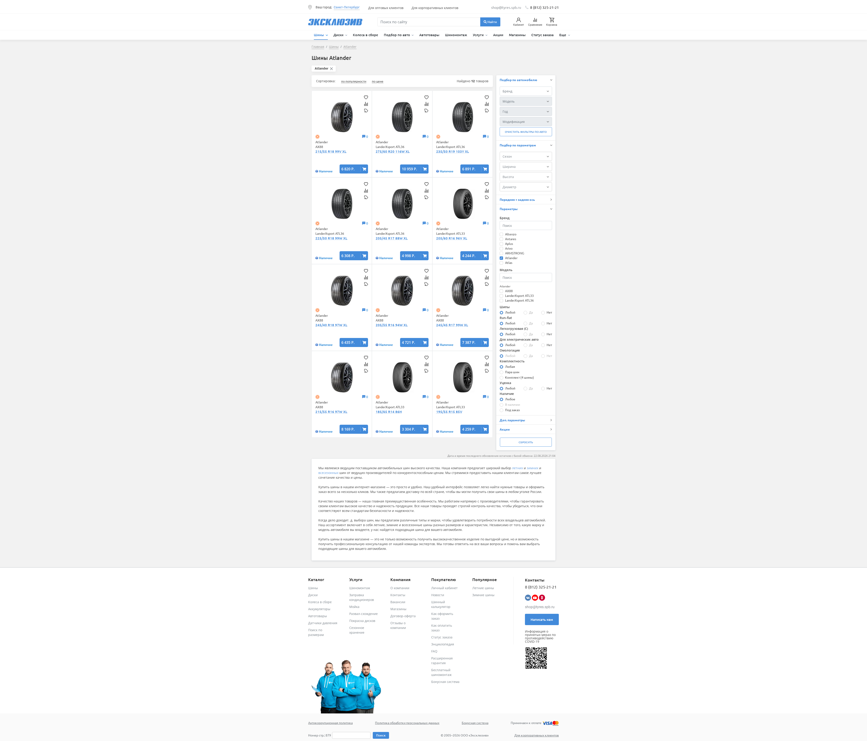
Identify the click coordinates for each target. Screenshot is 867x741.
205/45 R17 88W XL (392, 238)
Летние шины (483, 588)
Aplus (509, 244)
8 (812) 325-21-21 (544, 7)
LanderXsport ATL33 (519, 295)
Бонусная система (445, 682)
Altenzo (510, 234)
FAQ (434, 651)
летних (517, 468)
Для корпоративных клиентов (435, 8)
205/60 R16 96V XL (451, 238)
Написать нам (542, 619)
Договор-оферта (403, 616)
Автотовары (429, 35)
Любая (510, 366)
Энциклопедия (442, 644)
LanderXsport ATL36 (519, 300)
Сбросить (526, 442)
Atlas (508, 262)
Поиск (381, 735)
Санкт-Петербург (347, 7)
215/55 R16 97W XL (331, 411)
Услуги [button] (479, 35)
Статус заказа (542, 35)
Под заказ (512, 410)
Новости (437, 595)
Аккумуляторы (319, 609)
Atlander (511, 258)
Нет (549, 312)
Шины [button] (319, 35)
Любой (510, 312)
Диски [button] (338, 35)
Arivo (509, 248)
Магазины (517, 35)
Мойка (354, 607)
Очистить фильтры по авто (526, 132)
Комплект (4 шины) (519, 377)
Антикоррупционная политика (330, 723)
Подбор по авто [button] (397, 35)
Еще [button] (563, 35)
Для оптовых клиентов (385, 8)
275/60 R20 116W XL (393, 151)
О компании (399, 588)
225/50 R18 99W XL (331, 238)
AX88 (509, 291)
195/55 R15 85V (449, 411)
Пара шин (512, 372)
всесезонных (328, 473)
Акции (498, 35)
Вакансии (397, 602)
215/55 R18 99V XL (330, 151)
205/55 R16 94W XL (392, 325)
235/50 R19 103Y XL (452, 151)
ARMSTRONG (514, 253)
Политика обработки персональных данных (407, 723)
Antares (510, 239)
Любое (510, 399)
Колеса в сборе (365, 35)
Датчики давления (322, 623)
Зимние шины (483, 595)
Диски (313, 595)
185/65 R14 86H (389, 411)
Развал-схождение (363, 614)
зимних (532, 468)
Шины (313, 588)
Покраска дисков (362, 621)
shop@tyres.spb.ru (540, 607)
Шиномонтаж (456, 35)
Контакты (397, 595)
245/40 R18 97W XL (331, 325)
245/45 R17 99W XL (452, 325)
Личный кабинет (444, 588)
